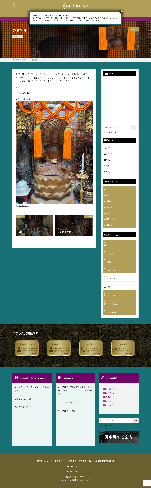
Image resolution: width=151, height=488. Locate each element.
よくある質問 (61, 460)
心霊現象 (109, 207)
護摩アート (110, 219)
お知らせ (18, 37)
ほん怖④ (107, 171)
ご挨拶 (39, 460)
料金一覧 (48, 460)
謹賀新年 (34, 60)
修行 (107, 195)
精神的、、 (108, 160)
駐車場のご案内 (119, 437)
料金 (105, 132)
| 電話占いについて (76, 471)
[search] (133, 127)
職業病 (106, 166)
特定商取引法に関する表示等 (102, 460)
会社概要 (83, 460)
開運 (110, 132)
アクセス (73, 460)
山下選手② (108, 148)
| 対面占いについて (76, 466)
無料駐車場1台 (25, 407)
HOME (16, 60)
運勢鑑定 (109, 225)
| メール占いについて (76, 477)
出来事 (108, 201)
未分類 (108, 213)
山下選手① (108, 154)
